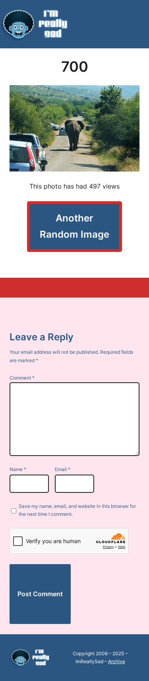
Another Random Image (74, 226)
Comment (22, 378)
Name (18, 469)
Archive (116, 661)
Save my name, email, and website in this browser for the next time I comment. (77, 510)
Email (62, 469)
